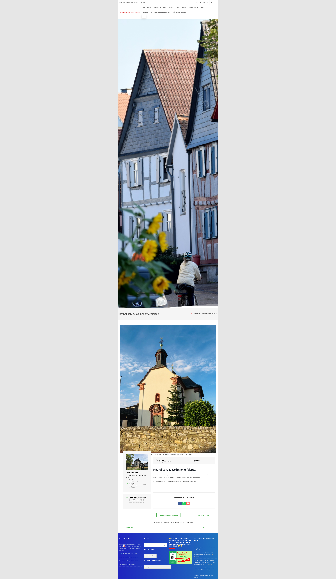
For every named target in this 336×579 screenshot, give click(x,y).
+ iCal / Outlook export (202, 515)
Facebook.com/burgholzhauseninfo (128, 557)
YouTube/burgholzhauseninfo (127, 565)
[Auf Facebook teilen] (180, 503)
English (203, 7)
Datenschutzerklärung (132, 2)
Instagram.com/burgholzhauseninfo (128, 561)
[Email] (204, 2)
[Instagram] (207, 2)
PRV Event (129, 528)
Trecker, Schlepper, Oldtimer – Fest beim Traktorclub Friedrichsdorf (203, 554)
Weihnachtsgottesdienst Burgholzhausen (178, 522)
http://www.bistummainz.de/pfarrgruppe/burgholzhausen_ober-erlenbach (138, 486)
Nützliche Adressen (179, 12)
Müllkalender (181, 7)
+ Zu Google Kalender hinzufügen (168, 515)
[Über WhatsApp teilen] (184, 503)
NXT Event (206, 528)
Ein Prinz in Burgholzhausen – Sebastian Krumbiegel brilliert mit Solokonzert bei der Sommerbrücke (204, 562)
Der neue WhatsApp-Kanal (129, 553)
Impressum (122, 2)
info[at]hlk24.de (134, 481)
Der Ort (171, 7)
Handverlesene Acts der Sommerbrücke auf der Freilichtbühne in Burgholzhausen (204, 569)
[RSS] (197, 2)
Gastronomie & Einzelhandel (160, 12)
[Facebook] (200, 2)
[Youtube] (211, 2)
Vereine (145, 12)
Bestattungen (194, 7)
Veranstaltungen (160, 7)
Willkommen (147, 7)
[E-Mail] (188, 503)
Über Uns (143, 2)
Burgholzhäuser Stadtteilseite (129, 12)
